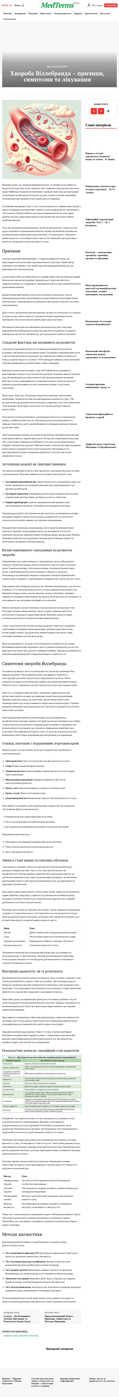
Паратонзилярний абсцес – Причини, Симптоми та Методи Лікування (60, 1319)
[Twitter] (101, 111)
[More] (108, 111)
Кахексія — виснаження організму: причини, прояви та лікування (99, 255)
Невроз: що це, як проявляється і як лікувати (102, 1379)
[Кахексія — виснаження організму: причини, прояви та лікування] (101, 239)
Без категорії (57, 67)
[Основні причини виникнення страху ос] (101, 371)
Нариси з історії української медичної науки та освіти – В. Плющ (100, 156)
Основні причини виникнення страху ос (98, 386)
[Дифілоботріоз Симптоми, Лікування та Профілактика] (101, 431)
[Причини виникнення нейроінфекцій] (74, 1366)
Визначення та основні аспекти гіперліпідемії (98, 323)
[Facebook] (94, 111)
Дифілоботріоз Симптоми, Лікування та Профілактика (101, 446)
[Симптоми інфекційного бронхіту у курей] (101, 401)
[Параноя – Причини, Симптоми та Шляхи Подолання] (16, 1366)
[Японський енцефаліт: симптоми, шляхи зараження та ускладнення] (101, 338)
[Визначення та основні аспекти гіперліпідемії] (101, 308)
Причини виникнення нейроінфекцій (70, 1379)
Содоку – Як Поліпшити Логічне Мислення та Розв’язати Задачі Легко (17, 1319)
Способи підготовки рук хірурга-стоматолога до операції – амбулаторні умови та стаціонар (42, 1382)
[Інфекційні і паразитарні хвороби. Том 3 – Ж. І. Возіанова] (101, 206)
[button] (19, 5)
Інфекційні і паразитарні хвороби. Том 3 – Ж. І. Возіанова (99, 222)
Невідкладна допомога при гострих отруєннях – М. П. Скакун (101, 189)
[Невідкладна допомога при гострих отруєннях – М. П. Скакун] (101, 173)
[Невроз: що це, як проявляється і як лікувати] (103, 1366)
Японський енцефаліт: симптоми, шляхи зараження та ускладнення (101, 354)
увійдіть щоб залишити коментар (21, 1335)
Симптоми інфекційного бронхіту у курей (99, 416)
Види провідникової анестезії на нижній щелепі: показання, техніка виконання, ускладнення (101, 290)
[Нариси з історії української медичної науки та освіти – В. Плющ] (101, 140)
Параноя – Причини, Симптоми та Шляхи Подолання (11, 1381)
